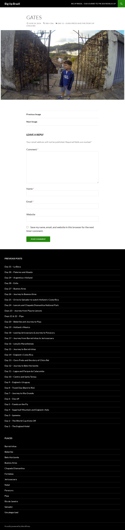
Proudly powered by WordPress (17, 526)
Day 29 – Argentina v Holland (18, 277)
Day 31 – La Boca (13, 266)
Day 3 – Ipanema (12, 415)
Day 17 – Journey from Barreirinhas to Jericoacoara (29, 338)
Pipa (7, 496)
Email (30, 201)
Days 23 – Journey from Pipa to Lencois (23, 310)
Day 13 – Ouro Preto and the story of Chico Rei (27, 360)
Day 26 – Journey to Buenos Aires (20, 294)
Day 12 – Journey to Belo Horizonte (21, 365)
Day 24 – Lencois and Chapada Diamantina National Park (32, 305)
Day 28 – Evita (11, 283)
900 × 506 (49, 23)
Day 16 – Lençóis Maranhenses (19, 343)
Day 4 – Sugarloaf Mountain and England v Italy (27, 409)
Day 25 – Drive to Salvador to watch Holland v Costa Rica (32, 299)
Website (30, 214)
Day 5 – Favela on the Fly (16, 404)
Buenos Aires (11, 462)
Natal (7, 485)
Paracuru (9, 490)
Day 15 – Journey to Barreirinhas (20, 349)
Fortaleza (9, 474)
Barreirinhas (10, 446)
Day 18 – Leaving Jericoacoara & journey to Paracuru (30, 332)
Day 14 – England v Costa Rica (19, 354)
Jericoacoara (11, 479)
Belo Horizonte (12, 457)
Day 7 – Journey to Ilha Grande (19, 393)
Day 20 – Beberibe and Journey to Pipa (23, 321)
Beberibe (9, 451)
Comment (32, 149)
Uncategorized (11, 512)
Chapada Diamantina (15, 468)
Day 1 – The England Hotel (17, 426)
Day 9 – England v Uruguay (17, 382)
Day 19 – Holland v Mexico (17, 327)
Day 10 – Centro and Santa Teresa (20, 376)
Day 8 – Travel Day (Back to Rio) (20, 387)
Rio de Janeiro (11, 501)
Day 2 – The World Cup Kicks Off (20, 420)
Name (30, 188)
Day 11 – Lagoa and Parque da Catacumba (24, 371)
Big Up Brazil (12, 3)
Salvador (9, 507)
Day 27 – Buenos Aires (15, 288)
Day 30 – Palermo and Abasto (19, 272)
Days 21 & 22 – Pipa (14, 316)
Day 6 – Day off (12, 398)
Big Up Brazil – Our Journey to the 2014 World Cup (93, 4)
